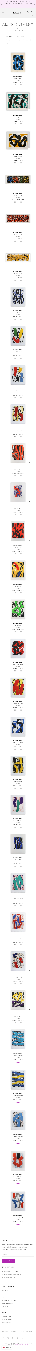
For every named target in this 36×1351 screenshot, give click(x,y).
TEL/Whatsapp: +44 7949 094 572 (17, 1331)
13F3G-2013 (18, 391)
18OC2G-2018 (18, 664)
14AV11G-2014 (18, 1217)
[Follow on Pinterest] (13, 1338)
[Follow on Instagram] (8, 1338)
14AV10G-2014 (18, 820)
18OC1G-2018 (18, 742)
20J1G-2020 (18, 273)
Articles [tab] (9, 40)
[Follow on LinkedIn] (22, 1338)
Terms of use (6, 1316)
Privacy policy (7, 1319)
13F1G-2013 (18, 977)
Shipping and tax (7, 1303)
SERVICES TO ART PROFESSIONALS (12, 1274)
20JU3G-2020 (18, 78)
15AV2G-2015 (18, 781)
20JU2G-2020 (18, 156)
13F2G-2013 (18, 430)
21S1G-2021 (18, 117)
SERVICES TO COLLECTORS (10, 1271)
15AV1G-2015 (18, 938)
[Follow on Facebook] (3, 1338)
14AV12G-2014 (18, 1176)
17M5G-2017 (18, 1016)
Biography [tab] (21, 36)
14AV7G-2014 (18, 1136)
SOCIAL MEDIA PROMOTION (10, 1281)
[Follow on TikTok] (17, 1338)
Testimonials (6, 1306)
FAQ (3, 1297)
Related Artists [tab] (22, 40)
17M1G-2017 (18, 625)
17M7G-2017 (18, 860)
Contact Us (6, 1294)
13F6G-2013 (18, 312)
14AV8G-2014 (18, 1055)
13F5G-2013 (18, 352)
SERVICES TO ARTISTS (8, 1277)
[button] (7, 1347)
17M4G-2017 (18, 469)
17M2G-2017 (18, 547)
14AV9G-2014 (18, 1095)
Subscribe (8, 1260)
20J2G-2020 (18, 234)
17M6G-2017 (18, 508)
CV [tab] (7, 43)
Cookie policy (6, 1323)
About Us (5, 1291)
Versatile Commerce (21, 1344)
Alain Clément (18, 76)
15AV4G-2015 (18, 899)
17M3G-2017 (18, 586)
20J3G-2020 (18, 195)
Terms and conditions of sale (12, 1326)
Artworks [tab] (9, 36)
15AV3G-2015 (18, 703)
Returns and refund (9, 1300)
